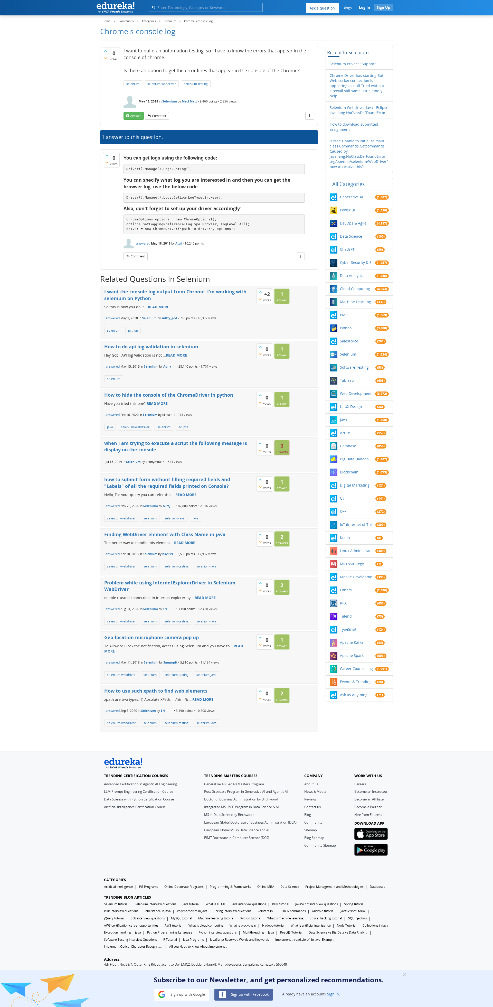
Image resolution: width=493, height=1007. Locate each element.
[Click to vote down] (105, 58)
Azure (345, 432)
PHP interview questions (121, 911)
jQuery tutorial (114, 918)
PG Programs (148, 886)
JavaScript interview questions (316, 904)
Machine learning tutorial (216, 918)
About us (311, 784)
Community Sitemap (320, 845)
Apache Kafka (351, 642)
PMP (343, 314)
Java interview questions (249, 904)
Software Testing (354, 367)
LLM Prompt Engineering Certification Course (138, 791)
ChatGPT (347, 249)
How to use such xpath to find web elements (155, 691)
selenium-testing (196, 84)
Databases (377, 886)
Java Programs (193, 939)
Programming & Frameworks (230, 886)
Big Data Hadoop (354, 458)
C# (342, 498)
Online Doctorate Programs (184, 886)
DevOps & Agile (353, 223)
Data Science (351, 236)
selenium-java (175, 518)
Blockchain (349, 472)
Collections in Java (375, 925)
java (110, 427)
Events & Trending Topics (357, 681)
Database (348, 445)
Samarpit (170, 662)
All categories (348, 184)
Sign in (333, 994)
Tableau (347, 380)
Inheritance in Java (158, 911)
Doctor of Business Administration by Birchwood (241, 799)
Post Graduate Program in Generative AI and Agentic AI (246, 791)
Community (313, 822)
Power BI (347, 210)
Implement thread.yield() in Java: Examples (304, 939)
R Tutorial (170, 939)
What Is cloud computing (205, 925)
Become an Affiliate (369, 799)
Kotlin (345, 537)
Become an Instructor (370, 791)
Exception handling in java (122, 932)
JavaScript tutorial (353, 911)
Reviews (310, 799)
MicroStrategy (352, 563)
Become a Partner (368, 807)
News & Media (315, 791)
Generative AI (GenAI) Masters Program (234, 784)
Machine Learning (355, 301)
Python (346, 327)
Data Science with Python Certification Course (139, 799)
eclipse (183, 427)
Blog (307, 814)
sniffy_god (169, 318)
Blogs (347, 7)
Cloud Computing (355, 288)
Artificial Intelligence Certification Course (135, 807)
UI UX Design (351, 406)
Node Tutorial (346, 925)
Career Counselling (356, 668)
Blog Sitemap (314, 837)
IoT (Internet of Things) (357, 524)
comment (159, 116)
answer (135, 116)
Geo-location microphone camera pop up (151, 637)
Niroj (166, 506)
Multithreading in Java (258, 932)
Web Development (356, 393)
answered (143, 243)
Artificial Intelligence (118, 886)
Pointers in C (267, 911)
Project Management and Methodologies (334, 886)
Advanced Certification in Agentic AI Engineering (140, 784)
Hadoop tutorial (273, 925)
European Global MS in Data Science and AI (236, 830)
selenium (132, 84)
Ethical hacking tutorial (326, 918)
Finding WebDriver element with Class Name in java (164, 534)
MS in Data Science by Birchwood (229, 814)
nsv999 (167, 554)
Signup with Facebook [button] (249, 994)
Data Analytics (352, 275)
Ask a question (322, 8)
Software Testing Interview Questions (130, 939)
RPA (343, 603)
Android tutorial (323, 911)
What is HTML (215, 904)
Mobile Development (357, 576)
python (133, 330)
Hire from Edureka (368, 814)
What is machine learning (285, 918)
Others (346, 590)
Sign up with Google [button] (187, 994)
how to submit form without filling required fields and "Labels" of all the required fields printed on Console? (167, 482)
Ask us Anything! (354, 694)
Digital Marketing (354, 485)
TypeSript (348, 629)
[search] (153, 7)
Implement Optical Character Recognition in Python (133, 946)
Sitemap (310, 830)
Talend (346, 616)
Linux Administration (357, 550)
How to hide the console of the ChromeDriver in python (168, 395)
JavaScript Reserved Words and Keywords (239, 939)
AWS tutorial (173, 925)
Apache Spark (352, 655)
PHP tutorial (280, 904)
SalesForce (349, 341)
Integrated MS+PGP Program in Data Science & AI (241, 807)
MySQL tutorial (181, 918)
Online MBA (265, 886)
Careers (360, 784)
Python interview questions (217, 932)
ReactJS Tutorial (291, 932)
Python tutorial (250, 918)
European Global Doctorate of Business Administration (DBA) (250, 822)
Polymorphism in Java (192, 911)
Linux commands (294, 911)
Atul (178, 243)
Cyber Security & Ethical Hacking (357, 262)
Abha (167, 366)
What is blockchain (243, 925)
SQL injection (357, 918)
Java (343, 419)
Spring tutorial (354, 904)
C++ (343, 511)
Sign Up (383, 7)
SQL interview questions (148, 918)
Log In (364, 7)
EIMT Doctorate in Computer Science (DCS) (236, 837)
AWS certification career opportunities (131, 925)
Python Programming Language (169, 932)
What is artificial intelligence (311, 925)
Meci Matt (189, 101)
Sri (165, 609)
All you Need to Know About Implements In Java (198, 946)
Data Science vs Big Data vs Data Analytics (338, 932)
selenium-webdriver (161, 84)
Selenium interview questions (155, 904)
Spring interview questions (232, 911)
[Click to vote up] (105, 50)
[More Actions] (309, 116)
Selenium (169, 101)
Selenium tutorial (116, 904)
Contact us (312, 807)
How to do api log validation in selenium (151, 346)
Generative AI (351, 196)
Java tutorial (191, 904)
